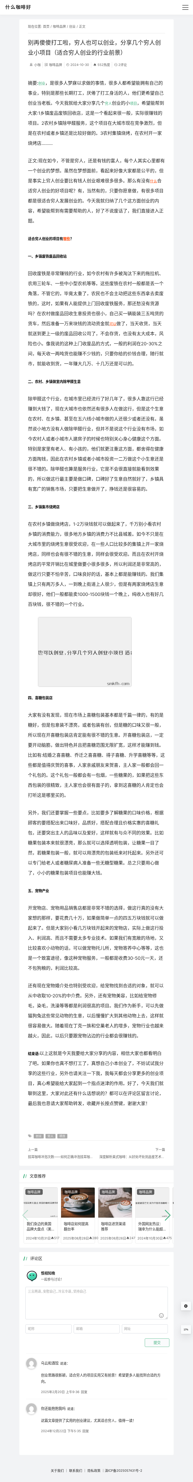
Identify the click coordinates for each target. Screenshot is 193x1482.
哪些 (66, 239)
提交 (157, 1343)
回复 (84, 1392)
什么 (153, 181)
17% (186, 1329)
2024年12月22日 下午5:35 (61, 1431)
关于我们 (57, 1470)
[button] (167, 1215)
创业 (72, 26)
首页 (46, 26)
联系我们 (75, 1470)
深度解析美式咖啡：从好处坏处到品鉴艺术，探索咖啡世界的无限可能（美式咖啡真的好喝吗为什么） (132, 1157)
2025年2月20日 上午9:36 (60, 1392)
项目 (133, 103)
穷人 (108, 103)
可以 (112, 324)
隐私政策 (94, 1470)
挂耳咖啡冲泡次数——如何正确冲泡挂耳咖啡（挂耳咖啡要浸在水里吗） (61, 1157)
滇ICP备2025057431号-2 (123, 1470)
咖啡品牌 (59, 26)
